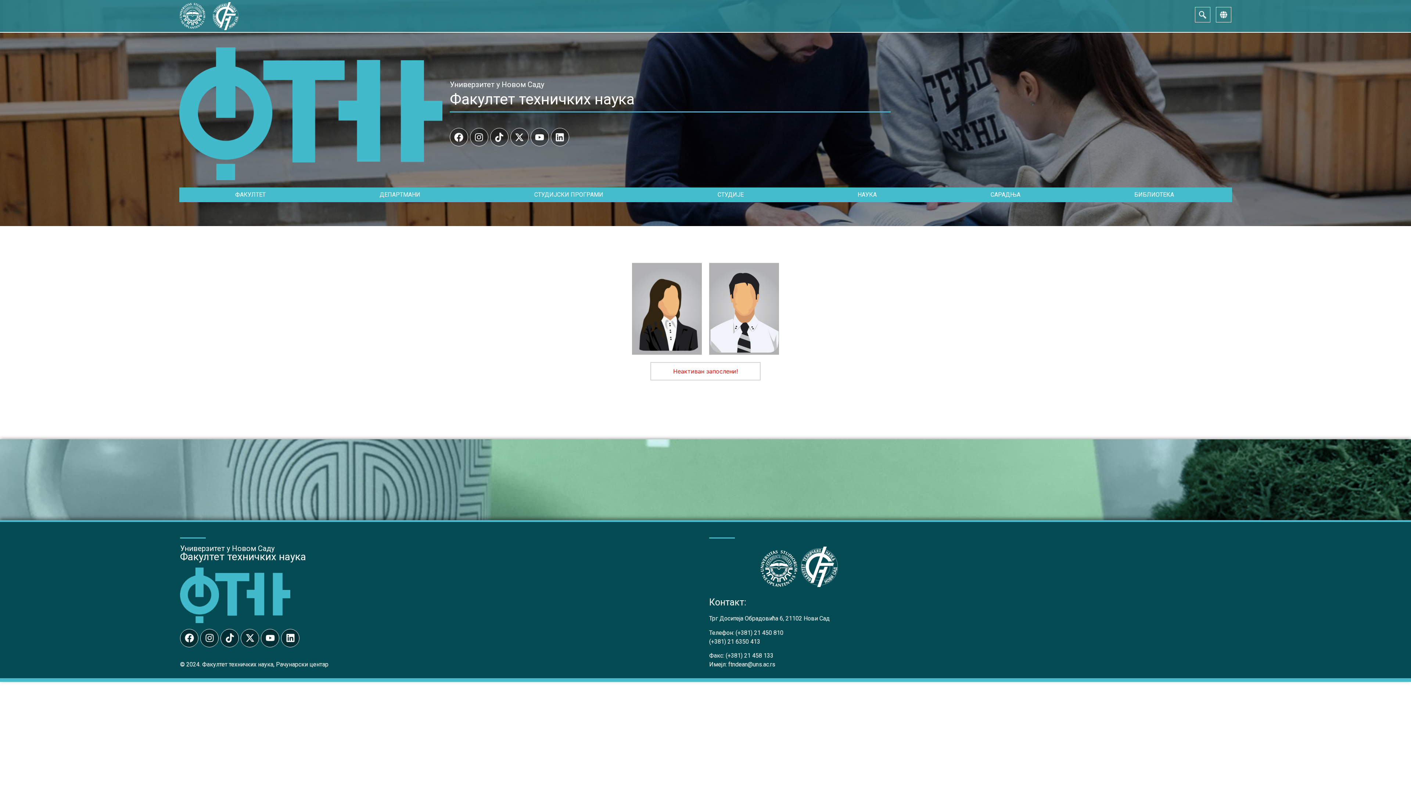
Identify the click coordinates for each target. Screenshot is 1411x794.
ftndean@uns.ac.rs (751, 664)
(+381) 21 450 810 (759, 632)
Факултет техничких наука (542, 99)
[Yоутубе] (540, 137)
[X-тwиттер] (519, 137)
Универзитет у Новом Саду (497, 84)
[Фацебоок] (459, 137)
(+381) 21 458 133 (749, 655)
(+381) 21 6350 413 (734, 641)
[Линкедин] (560, 137)
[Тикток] (499, 137)
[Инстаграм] (479, 137)
